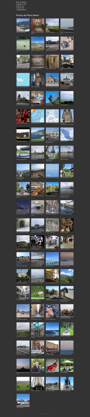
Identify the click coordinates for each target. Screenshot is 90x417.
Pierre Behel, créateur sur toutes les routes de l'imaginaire (21, 5)
